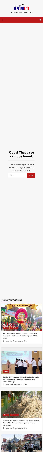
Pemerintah (14, 415)
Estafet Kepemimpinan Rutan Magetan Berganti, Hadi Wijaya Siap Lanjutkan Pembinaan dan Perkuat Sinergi (21, 379)
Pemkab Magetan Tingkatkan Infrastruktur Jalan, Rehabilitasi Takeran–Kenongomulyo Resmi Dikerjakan (21, 422)
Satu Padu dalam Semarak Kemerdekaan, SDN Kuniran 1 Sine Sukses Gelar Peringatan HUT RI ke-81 (20, 335)
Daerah (6, 328)
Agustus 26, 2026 (18, 341)
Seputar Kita (8, 341)
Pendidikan (14, 328)
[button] (3, 19)
